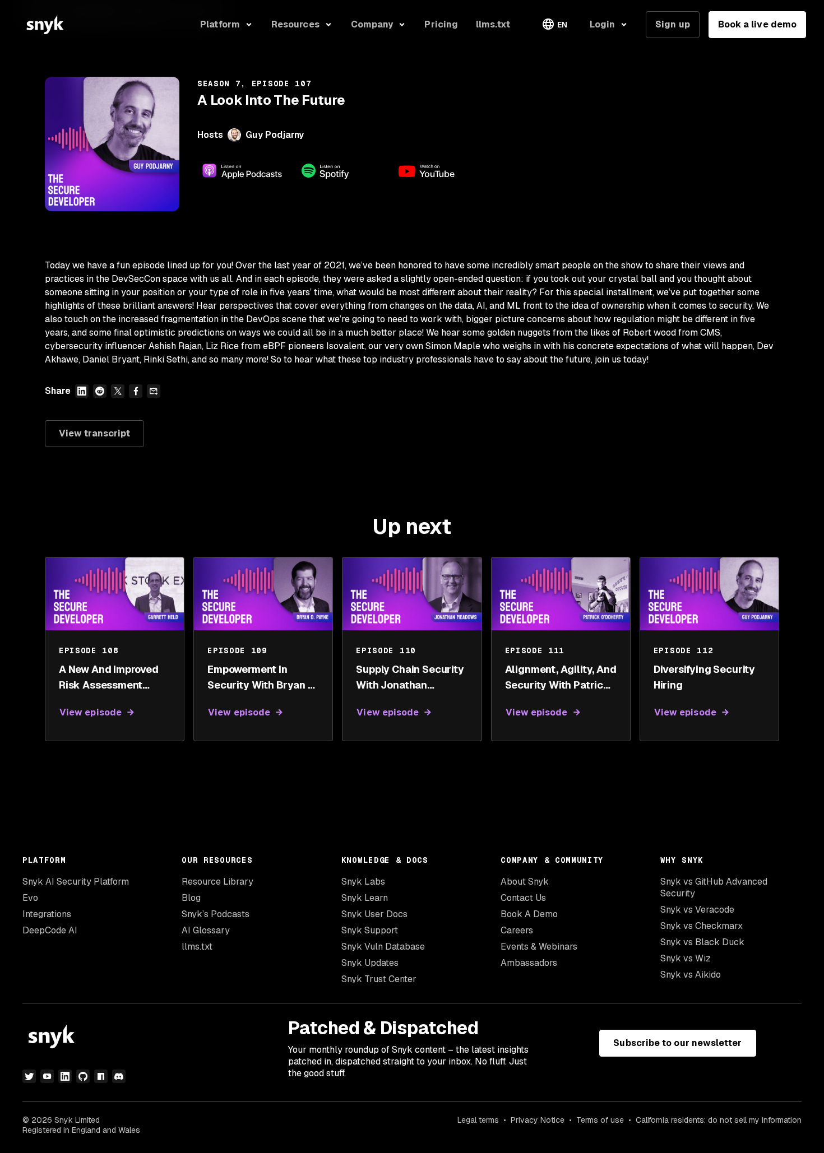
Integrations (46, 914)
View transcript (94, 433)
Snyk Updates (370, 963)
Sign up (672, 24)
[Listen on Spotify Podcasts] (341, 171)
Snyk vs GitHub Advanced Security (713, 887)
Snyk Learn (364, 898)
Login (602, 24)
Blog (191, 898)
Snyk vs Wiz (685, 958)
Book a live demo (757, 24)
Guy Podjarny (275, 135)
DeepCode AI (49, 930)
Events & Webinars (539, 946)
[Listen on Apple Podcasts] (242, 171)
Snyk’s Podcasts (215, 914)
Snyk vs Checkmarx (701, 926)
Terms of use (600, 1120)
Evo (30, 898)
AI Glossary (206, 930)
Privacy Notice (537, 1120)
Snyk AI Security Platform (75, 881)
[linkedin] (65, 1076)
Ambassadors (529, 963)
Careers (517, 930)
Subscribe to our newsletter (677, 1043)
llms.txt (197, 946)
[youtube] (47, 1076)
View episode (90, 712)
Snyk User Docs (374, 914)
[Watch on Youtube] (439, 171)
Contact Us (523, 898)
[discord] (119, 1076)
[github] (83, 1076)
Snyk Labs (363, 881)
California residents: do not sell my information (719, 1120)
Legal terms (478, 1120)
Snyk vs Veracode (697, 909)
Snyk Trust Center (378, 979)
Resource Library (217, 881)
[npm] (101, 1076)
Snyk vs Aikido (690, 974)
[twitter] (29, 1076)
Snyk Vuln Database (383, 946)
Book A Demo (529, 914)
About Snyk (525, 881)
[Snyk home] (45, 24)
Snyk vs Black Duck (702, 942)
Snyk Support (369, 930)
